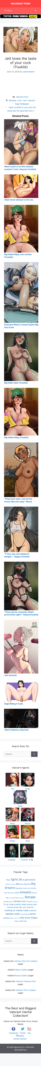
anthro (8, 884)
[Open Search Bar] (35, 10)
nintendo (32, 910)
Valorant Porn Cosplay (26, 990)
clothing (11, 898)
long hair (30, 907)
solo (21, 917)
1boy (8, 880)
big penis (19, 888)
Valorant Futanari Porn (25, 981)
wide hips (23, 921)
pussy (6, 918)
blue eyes (10, 893)
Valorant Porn (20, 3)
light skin (22, 907)
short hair (16, 918)
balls (21, 884)
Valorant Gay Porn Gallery (25, 961)
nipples (9, 913)
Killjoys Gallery (21, 970)
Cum (19, 100)
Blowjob (12, 100)
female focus (8, 901)
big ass (27, 884)
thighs (16, 921)
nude (16, 913)
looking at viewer (14, 910)
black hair (26, 888)
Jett (24, 100)
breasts (25, 892)
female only (20, 901)
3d (20, 879)
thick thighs (31, 917)
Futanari (29, 901)
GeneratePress (20, 1050)
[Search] (34, 754)
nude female (24, 914)
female (30, 897)
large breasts (27, 904)
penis (33, 913)
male (25, 910)
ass (18, 883)
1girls (14, 879)
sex (11, 918)
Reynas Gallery (21, 975)
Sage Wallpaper (22, 104)
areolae (13, 884)
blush (17, 892)
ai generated (28, 879)
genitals (35, 901)
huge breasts (15, 904)
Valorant (31, 100)
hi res (6, 904)
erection (21, 898)
